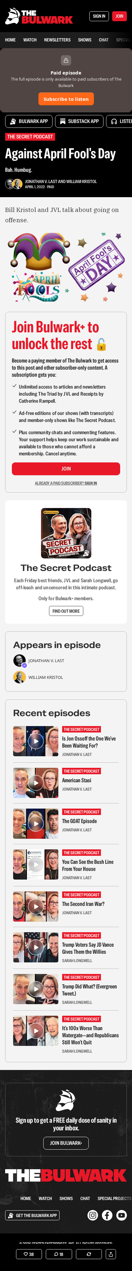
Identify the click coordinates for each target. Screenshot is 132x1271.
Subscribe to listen (66, 99)
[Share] (111, 1254)
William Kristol (81, 181)
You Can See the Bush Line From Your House (87, 865)
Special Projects (114, 1198)
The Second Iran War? (83, 903)
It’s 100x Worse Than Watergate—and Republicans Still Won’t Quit (90, 1035)
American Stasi (76, 780)
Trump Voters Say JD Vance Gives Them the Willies (88, 948)
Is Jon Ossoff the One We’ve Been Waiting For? (89, 742)
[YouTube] (121, 1215)
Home (10, 40)
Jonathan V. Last (41, 181)
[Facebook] (107, 1215)
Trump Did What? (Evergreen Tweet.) (89, 990)
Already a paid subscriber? (66, 483)
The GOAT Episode (79, 821)
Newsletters (57, 40)
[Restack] (89, 1254)
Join (66, 468)
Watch (30, 40)
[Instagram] (92, 1215)
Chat (104, 40)
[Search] (9, 1198)
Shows (84, 40)
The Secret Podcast (30, 136)
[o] (36, 741)
